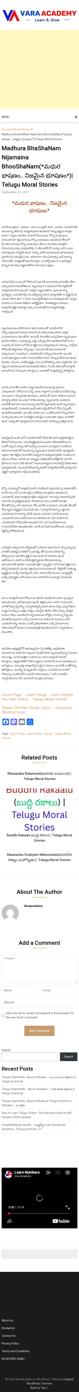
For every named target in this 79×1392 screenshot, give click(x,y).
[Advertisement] (39, 69)
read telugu (34, 733)
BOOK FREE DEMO (13, 1358)
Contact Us (9, 1335)
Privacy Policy (10, 1343)
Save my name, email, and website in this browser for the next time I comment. (40, 1015)
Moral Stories (21, 129)
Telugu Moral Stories (50, 699)
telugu (48, 733)
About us (7, 1320)
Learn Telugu (36, 695)
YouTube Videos (15, 699)
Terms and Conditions (16, 1351)
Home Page (11, 695)
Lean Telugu (17, 733)
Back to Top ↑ (39, 1387)
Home (5, 129)
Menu (5, 117)
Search (6, 1050)
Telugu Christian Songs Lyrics (26, 708)
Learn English (62, 695)
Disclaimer (8, 1328)
